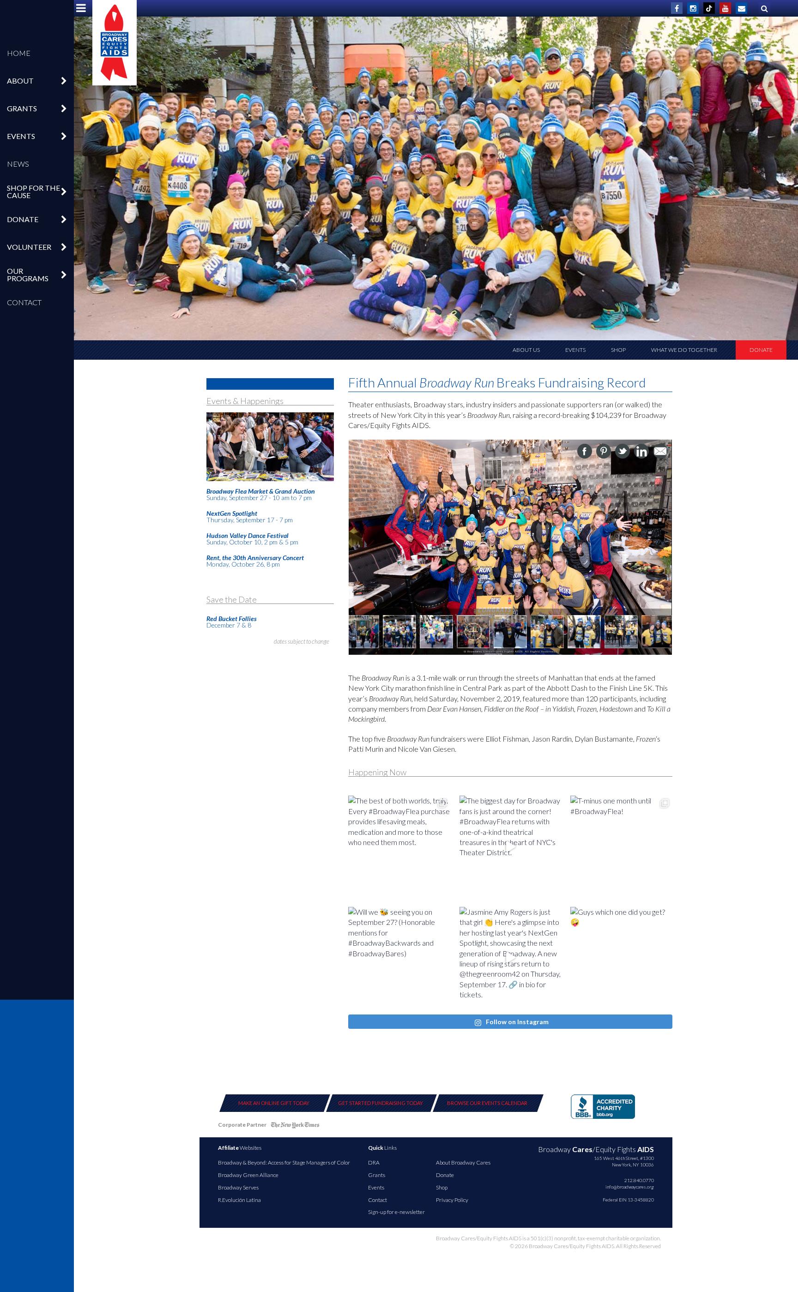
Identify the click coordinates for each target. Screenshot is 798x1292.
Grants (376, 1174)
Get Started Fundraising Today (380, 1103)
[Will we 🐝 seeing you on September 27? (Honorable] (399, 958)
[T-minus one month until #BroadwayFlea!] (621, 847)
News (18, 163)
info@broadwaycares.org (629, 1186)
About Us (526, 349)
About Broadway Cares (463, 1162)
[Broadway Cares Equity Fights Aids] (114, 42)
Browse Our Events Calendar (487, 1103)
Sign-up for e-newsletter (396, 1211)
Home (18, 52)
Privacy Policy (452, 1199)
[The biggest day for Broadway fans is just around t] (510, 847)
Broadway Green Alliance (248, 1174)
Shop (618, 349)
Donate (761, 349)
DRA (374, 1162)
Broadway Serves (238, 1187)
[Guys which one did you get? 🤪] (621, 958)
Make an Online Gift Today (273, 1103)
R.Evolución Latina (239, 1199)
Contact (24, 302)
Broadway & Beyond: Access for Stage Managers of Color (284, 1162)
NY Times (295, 1126)
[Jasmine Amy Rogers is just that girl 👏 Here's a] (510, 958)
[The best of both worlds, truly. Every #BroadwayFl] (399, 847)
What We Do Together (684, 349)
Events (575, 349)
